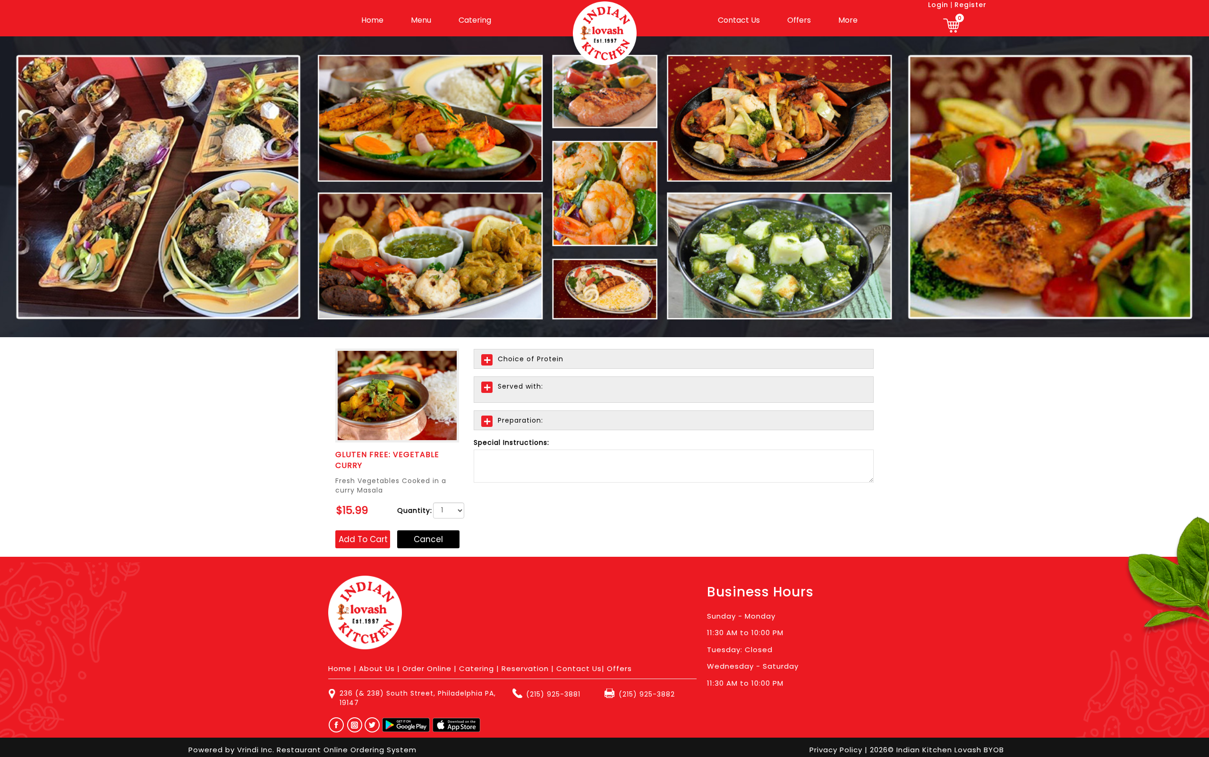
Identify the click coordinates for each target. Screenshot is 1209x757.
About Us (377, 668)
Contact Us (739, 20)
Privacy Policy (837, 750)
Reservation (525, 668)
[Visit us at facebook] (334, 725)
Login (938, 4)
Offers (799, 20)
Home (372, 20)
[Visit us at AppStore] (456, 725)
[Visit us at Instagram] (357, 725)
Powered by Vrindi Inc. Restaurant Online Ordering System (302, 750)
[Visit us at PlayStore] (406, 725)
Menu (421, 20)
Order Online (426, 668)
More (848, 20)
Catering (475, 20)
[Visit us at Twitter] (373, 725)
